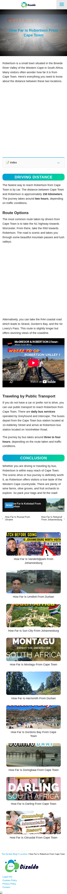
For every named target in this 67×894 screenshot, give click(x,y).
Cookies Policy (9, 880)
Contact (6, 887)
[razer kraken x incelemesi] (33, 893)
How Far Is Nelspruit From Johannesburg (51, 518)
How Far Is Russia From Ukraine (17, 518)
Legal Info (7, 876)
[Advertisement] (33, 120)
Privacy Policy (9, 883)
